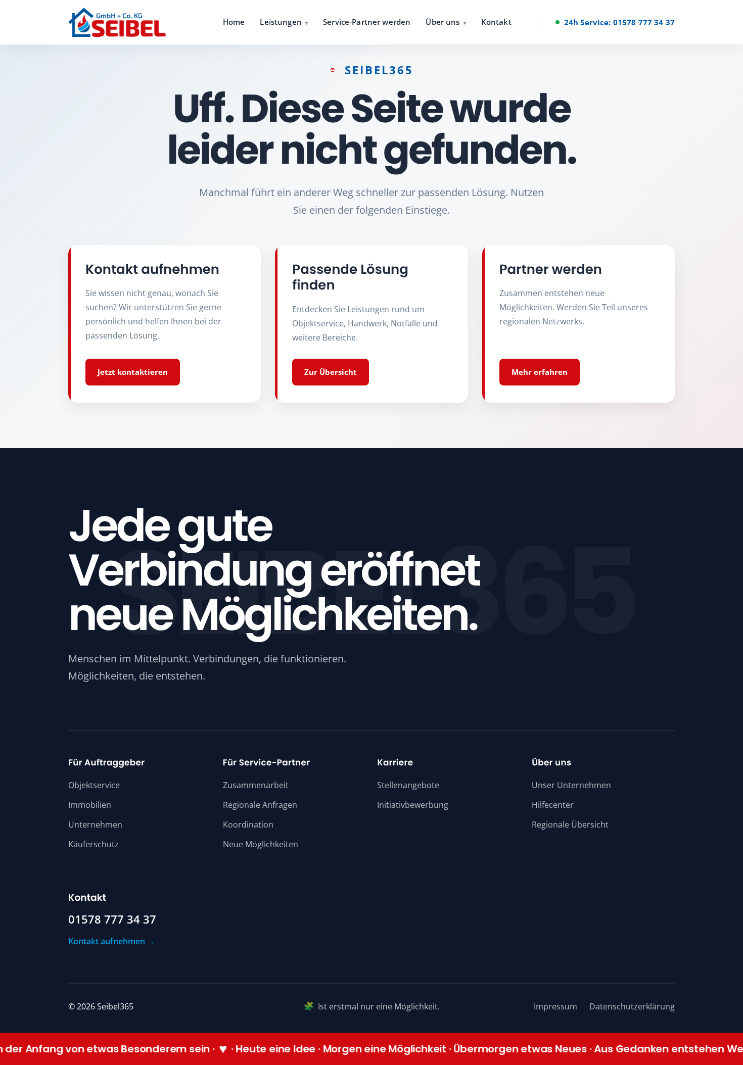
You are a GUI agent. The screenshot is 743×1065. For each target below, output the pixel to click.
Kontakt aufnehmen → (111, 941)
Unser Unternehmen (571, 785)
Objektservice (94, 785)
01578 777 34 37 (112, 919)
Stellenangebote (408, 785)
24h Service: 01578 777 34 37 (619, 22)
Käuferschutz (93, 844)
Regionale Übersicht (570, 824)
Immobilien (89, 804)
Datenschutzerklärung (632, 1006)
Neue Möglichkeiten (260, 844)
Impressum (555, 1006)
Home (234, 22)
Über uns (442, 22)
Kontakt (496, 22)
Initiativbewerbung (412, 804)
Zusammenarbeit (256, 785)
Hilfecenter (553, 804)
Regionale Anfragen (260, 804)
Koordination (248, 824)
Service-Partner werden (366, 22)
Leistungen (281, 22)
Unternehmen (95, 824)
